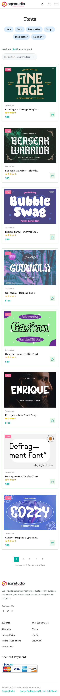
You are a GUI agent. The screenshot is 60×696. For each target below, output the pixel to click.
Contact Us (7, 646)
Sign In (35, 629)
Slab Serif (38, 36)
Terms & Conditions (11, 640)
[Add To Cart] (52, 114)
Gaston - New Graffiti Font (21, 354)
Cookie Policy (8, 691)
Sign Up (35, 635)
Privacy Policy (8, 635)
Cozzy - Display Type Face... (22, 537)
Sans (8, 29)
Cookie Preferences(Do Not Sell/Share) (38, 691)
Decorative (34, 29)
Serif (19, 29)
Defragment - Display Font (21, 476)
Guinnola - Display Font (20, 292)
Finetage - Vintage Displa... (21, 109)
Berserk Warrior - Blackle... (22, 170)
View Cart (37, 640)
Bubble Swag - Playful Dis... (21, 231)
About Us (6, 629)
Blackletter (21, 36)
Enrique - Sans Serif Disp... (21, 415)
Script (49, 29)
